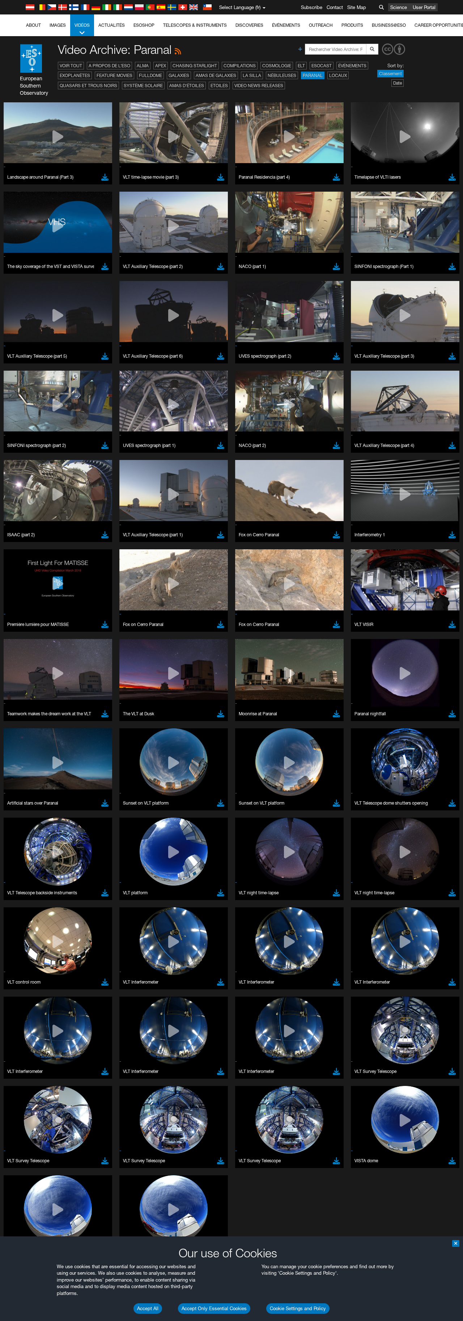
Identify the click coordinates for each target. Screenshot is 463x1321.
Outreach (321, 25)
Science (398, 7)
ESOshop (143, 25)
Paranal (313, 75)
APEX (160, 65)
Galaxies (179, 75)
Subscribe (311, 7)
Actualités (111, 25)
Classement (390, 73)
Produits (352, 25)
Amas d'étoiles (186, 85)
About (33, 25)
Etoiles (219, 85)
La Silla (252, 75)
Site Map (356, 7)
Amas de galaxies (216, 75)
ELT (301, 65)
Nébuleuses (282, 75)
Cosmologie (276, 65)
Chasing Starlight (195, 65)
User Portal (424, 7)
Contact (335, 7)
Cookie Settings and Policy (298, 1308)
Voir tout (71, 65)
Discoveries (249, 25)
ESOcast (321, 65)
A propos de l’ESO (109, 65)
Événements (286, 25)
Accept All (147, 1308)
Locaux (338, 75)
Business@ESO (389, 25)
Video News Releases (258, 85)
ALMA (143, 65)
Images (58, 25)
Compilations (240, 65)
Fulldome (150, 75)
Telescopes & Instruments (195, 25)
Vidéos (82, 25)
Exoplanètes (75, 75)
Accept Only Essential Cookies (214, 1308)
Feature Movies (114, 75)
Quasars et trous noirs (88, 85)
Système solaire (143, 85)
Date (397, 83)
